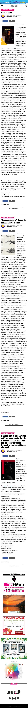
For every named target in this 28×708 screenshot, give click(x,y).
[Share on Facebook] (5, 21)
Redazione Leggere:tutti (12, 16)
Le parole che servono (7, 486)
